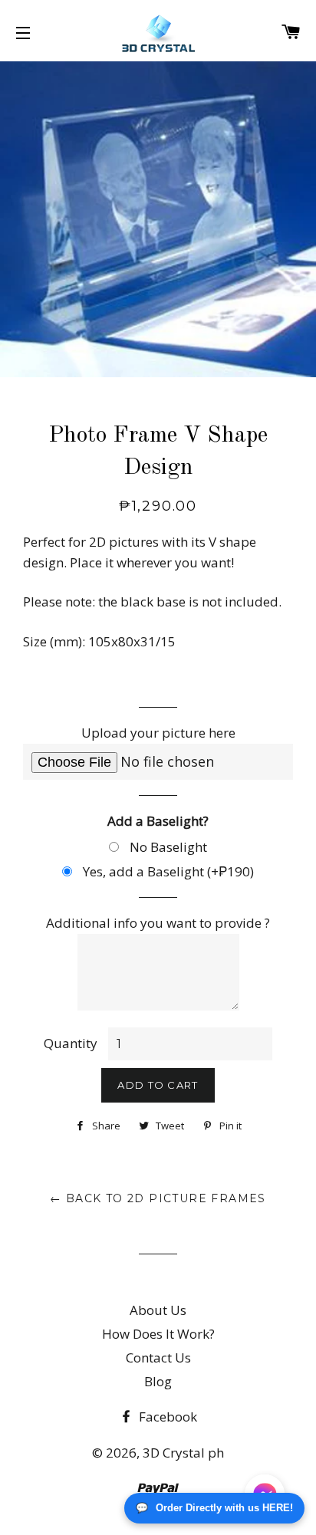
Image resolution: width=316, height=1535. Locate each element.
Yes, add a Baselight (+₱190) (167, 871)
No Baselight (167, 847)
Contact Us (158, 1357)
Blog (158, 1381)
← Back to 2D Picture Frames (158, 1198)
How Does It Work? (158, 1334)
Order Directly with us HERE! (214, 1508)
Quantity (70, 1043)
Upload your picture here (158, 732)
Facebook (166, 1416)
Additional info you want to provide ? (158, 923)
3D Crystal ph (183, 1452)
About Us (158, 1310)
